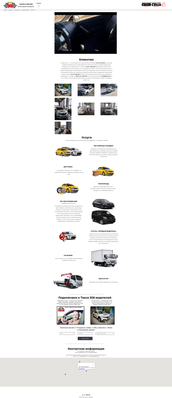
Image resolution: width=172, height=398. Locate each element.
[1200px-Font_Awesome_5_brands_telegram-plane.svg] (89, 395)
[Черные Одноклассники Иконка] (85, 395)
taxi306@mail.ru (105, 76)
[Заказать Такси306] (38, 5)
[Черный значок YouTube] (87, 395)
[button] (115, 52)
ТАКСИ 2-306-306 (26, 4)
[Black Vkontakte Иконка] (83, 395)
